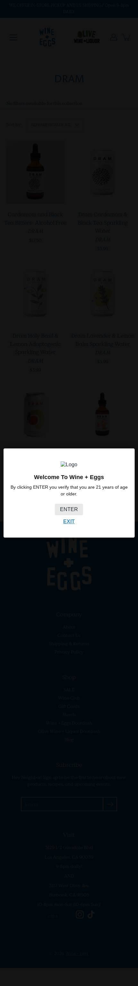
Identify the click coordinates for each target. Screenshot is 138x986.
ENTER (69, 509)
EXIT (69, 521)
